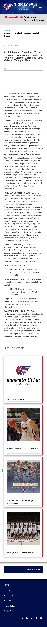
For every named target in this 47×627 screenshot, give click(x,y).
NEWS (6, 585)
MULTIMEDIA (9, 601)
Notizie (19, 17)
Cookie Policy (9, 611)
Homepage (10, 17)
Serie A (7, 31)
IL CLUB (7, 590)
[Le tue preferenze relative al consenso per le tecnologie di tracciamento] (2, 470)
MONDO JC (9, 596)
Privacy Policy (9, 606)
